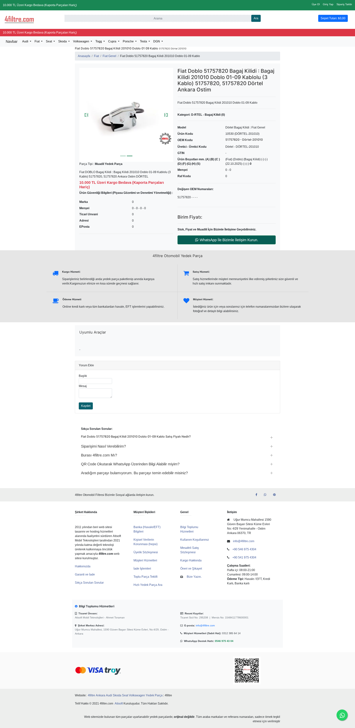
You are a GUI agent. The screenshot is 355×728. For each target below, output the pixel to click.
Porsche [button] (128, 41)
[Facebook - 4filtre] (258, 495)
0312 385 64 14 (231, 633)
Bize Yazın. (194, 577)
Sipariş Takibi (344, 4)
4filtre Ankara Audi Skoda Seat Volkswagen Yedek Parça (125, 695)
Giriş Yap (328, 4)
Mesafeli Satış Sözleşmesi (189, 550)
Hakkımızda (82, 566)
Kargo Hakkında (191, 560)
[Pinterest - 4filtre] (276, 495)
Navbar (12, 41)
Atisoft (119, 703)
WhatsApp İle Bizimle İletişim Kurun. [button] (229, 239)
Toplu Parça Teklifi (145, 577)
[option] (126, 115)
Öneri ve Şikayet (191, 568)
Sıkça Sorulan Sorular (89, 582)
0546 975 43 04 (224, 641)
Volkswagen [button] (81, 41)
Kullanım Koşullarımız (194, 540)
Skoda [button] (62, 41)
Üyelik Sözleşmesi (145, 552)
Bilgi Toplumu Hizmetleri (189, 529)
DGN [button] (157, 41)
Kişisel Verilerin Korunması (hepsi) (145, 542)
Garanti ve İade (85, 574)
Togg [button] (99, 41)
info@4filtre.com (205, 625)
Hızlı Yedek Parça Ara (147, 585)
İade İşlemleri (142, 568)
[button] (126, 115)
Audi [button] (25, 41)
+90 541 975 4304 (244, 557)
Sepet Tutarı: (333, 18)
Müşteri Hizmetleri (145, 560)
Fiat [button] (37, 41)
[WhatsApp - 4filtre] (266, 495)
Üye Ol (316, 4)
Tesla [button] (144, 41)
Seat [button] (49, 41)
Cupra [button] (112, 41)
